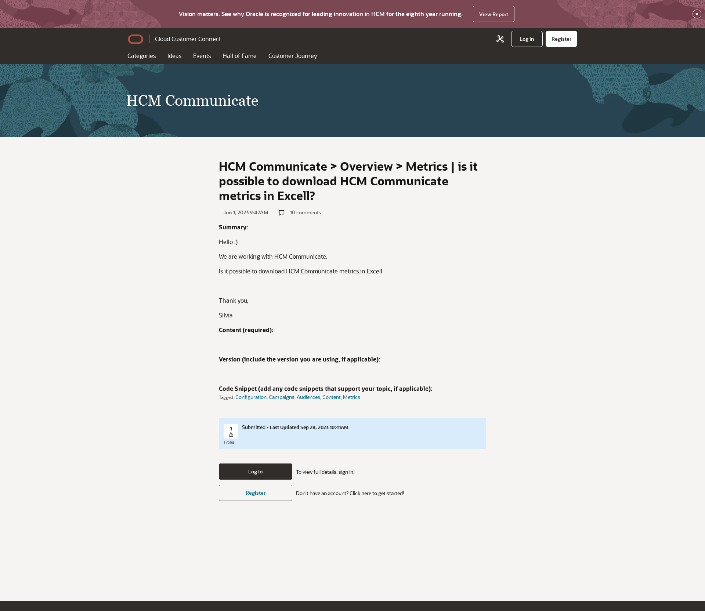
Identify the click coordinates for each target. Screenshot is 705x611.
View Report (493, 14)
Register (255, 492)
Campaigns (281, 396)
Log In (255, 471)
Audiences (308, 396)
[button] (231, 435)
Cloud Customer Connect (188, 39)
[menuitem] (527, 39)
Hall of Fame (240, 55)
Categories (141, 55)
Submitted (253, 426)
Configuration (251, 396)
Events (202, 55)
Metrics (351, 396)
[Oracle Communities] (500, 38)
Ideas (174, 55)
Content (331, 396)
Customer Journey (292, 55)
